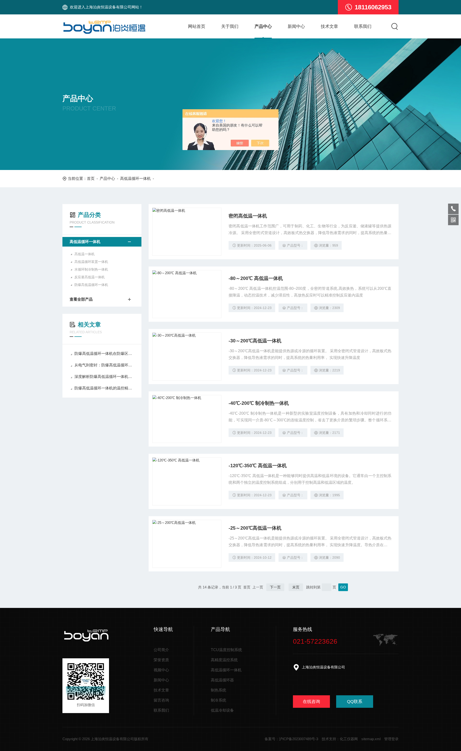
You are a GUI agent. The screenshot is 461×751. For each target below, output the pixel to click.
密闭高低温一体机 (248, 215)
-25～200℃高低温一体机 (255, 528)
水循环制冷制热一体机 (91, 269)
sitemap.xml (371, 739)
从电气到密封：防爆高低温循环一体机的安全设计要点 (104, 365)
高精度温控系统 (224, 660)
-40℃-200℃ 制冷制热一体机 (259, 403)
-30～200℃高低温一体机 (255, 340)
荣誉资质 (161, 660)
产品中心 (263, 26)
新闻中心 (296, 26)
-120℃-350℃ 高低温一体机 (258, 465)
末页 (295, 587)
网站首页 (196, 26)
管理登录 (391, 739)
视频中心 (161, 670)
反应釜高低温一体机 (89, 277)
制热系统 (218, 690)
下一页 (275, 587)
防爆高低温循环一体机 (91, 285)
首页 (91, 178)
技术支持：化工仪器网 (340, 739)
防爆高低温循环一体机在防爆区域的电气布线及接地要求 (104, 353)
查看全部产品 (81, 299)
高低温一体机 (84, 254)
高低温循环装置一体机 (91, 262)
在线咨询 (311, 701)
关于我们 (229, 26)
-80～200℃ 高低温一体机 (256, 278)
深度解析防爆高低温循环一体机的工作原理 (104, 377)
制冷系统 (218, 700)
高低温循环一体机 (135, 178)
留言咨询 (161, 700)
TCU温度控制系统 (226, 650)
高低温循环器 (222, 680)
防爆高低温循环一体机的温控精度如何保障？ (104, 388)
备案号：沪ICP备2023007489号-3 (291, 739)
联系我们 (362, 26)
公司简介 (161, 650)
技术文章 (329, 26)
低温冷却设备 (222, 710)
